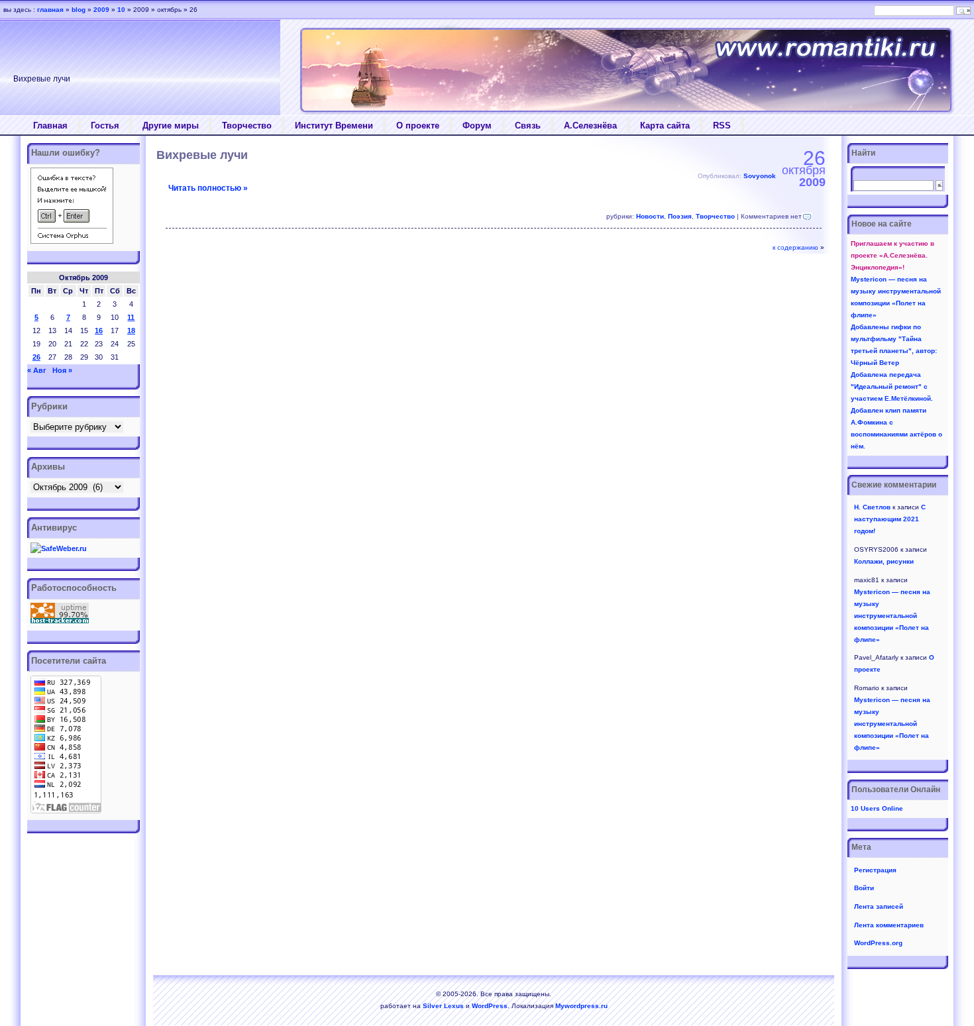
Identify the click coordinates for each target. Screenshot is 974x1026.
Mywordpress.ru (581, 1005)
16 (99, 330)
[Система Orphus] (71, 241)
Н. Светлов (872, 507)
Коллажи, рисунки (884, 561)
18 (131, 330)
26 (36, 357)
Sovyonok (759, 176)
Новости (650, 216)
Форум (477, 125)
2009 (101, 9)
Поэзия (680, 216)
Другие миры (170, 125)
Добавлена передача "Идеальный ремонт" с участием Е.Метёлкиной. (892, 386)
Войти (864, 888)
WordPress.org (878, 943)
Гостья (105, 125)
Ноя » (62, 370)
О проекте (417, 125)
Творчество (247, 125)
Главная (50, 125)
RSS (722, 125)
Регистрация (875, 870)
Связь (528, 125)
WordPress (490, 1005)
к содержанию (795, 247)
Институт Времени (334, 125)
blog (78, 9)
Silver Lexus (443, 1005)
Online (877, 808)
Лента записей (878, 906)
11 (131, 317)
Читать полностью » (208, 188)
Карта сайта (665, 125)
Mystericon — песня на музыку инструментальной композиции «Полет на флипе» (892, 615)
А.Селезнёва (590, 125)
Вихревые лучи (202, 155)
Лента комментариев (889, 925)
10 (121, 9)
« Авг (36, 370)
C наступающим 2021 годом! (890, 519)
